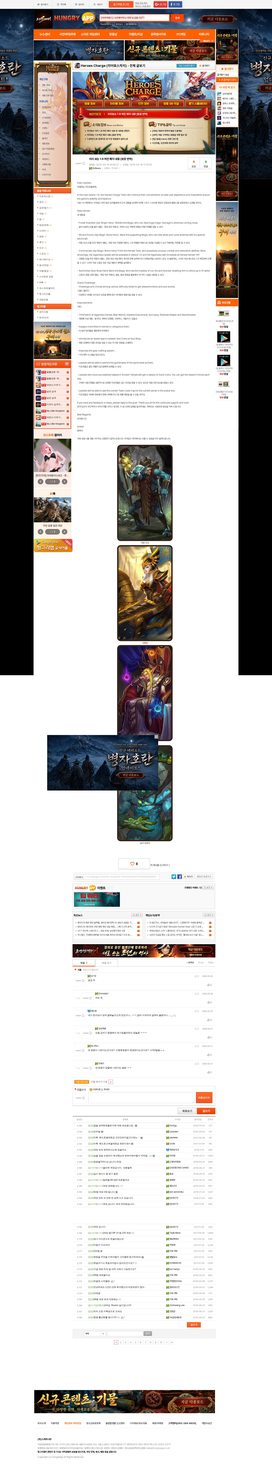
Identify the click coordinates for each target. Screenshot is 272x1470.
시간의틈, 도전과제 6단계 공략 (165, 143)
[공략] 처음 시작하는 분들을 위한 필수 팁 (169, 135)
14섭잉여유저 (175, 1317)
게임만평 (43, 299)
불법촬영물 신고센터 (115, 1423)
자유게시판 (46, 196)
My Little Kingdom (56, 411)
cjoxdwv (173, 1131)
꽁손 (171, 1174)
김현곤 (172, 1311)
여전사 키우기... (54, 385)
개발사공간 (207, 1423)
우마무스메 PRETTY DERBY (230, 113)
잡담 (44, 112)
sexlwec (173, 1137)
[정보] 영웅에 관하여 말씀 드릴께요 (167, 131)
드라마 (44, 231)
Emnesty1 (103, 993)
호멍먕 (172, 1180)
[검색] (148, 1333)
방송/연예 (45, 225)
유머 (42, 202)
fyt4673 (173, 1198)
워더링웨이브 (131, 24)
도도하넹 (102, 1028)
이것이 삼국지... (54, 404)
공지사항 (43, 312)
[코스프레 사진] (52, 455)
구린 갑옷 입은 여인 (52, 525)
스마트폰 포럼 (46, 276)
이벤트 (45, 128)
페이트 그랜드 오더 (230, 98)
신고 (196, 976)
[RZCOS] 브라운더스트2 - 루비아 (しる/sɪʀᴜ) (60, 475)
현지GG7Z (174, 1287)
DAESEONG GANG (179, 1167)
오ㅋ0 (93, 976)
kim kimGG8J (176, 1192)
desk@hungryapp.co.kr (158, 1448)
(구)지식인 (46, 174)
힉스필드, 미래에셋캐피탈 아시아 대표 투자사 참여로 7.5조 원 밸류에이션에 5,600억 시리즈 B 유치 (120, 935)
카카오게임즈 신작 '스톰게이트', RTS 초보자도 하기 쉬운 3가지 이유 (178, 931)
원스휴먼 (226, 122)
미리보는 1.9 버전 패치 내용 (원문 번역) (104, 135)
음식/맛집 (45, 265)
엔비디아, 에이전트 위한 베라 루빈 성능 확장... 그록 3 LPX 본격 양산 (106, 926)
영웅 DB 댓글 (48, 95)
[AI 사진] (52, 509)
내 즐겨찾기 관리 (227, 80)
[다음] (166, 1342)
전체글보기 (46, 107)
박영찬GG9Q (175, 1281)
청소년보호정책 (93, 1423)
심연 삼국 (51, 391)
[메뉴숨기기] (207, 41)
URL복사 (79, 877)
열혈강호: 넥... (54, 372)
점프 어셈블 (227, 108)
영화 (42, 236)
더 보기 (136, 915)
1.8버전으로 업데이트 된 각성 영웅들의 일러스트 (107, 139)
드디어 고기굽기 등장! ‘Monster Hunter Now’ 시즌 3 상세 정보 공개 (179, 926)
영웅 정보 (46, 85)
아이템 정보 (47, 90)
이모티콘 (96, 1089)
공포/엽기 (45, 208)
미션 (44, 169)
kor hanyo (174, 1269)
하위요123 (174, 1149)
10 (161, 1342)
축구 (42, 242)
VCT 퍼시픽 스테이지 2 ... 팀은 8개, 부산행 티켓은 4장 (101, 931)
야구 (42, 248)
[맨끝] (171, 1342)
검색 (177, 17)
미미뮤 (172, 1155)
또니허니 (95, 1046)
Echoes (97, 168)
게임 (42, 213)
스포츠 (44, 253)
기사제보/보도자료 (138, 1423)
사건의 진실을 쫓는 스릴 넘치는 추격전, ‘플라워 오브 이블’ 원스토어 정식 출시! (182, 935)
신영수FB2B (174, 1162)
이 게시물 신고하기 (160, 865)
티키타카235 (175, 1263)
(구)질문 (45, 133)
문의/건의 (44, 317)
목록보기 (187, 1111)
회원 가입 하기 (141, 3)
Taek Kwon (175, 1233)
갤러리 (45, 138)
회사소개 (42, 1423)
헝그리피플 (44, 294)
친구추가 (45, 154)
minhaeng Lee (176, 1305)
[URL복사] (117, 877)
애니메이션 (46, 259)
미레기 (101, 1063)
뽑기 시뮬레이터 (198, 103)
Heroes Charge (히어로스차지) (104, 66)
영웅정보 (45, 143)
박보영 (172, 1245)
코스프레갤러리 (47, 288)
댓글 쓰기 (106, 963)
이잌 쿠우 (173, 1251)
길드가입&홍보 (48, 149)
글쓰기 (206, 1111)
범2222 (173, 1186)
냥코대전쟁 (227, 94)
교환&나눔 (46, 164)
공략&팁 (45, 123)
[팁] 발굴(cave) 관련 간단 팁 (165, 139)
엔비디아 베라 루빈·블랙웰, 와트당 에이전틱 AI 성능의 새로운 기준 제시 (107, 922)
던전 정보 (143, 103)
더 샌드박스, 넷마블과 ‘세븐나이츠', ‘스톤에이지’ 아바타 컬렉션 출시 (177, 922)
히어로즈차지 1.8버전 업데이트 (123, 114)
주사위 (106, 1089)
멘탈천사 (173, 1257)
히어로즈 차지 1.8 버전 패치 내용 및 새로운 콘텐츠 (108, 131)
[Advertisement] (144, 1215)
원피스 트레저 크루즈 (230, 103)
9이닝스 (119, 24)
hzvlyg (173, 1125)
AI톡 (42, 282)
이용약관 (55, 1423)
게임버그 (45, 159)
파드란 (94, 1011)
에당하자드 (174, 1239)
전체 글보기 (137, 66)
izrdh (172, 1143)
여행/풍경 (45, 271)
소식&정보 (46, 117)
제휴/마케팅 (157, 1423)
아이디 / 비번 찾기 (143, 6)
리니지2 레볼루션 (229, 118)
